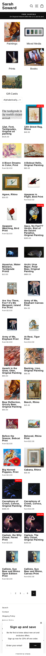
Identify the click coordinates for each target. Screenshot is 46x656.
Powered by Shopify (23, 654)
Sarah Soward (9, 6)
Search (5, 608)
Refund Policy (8, 620)
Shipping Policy (8, 616)
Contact (5, 612)
